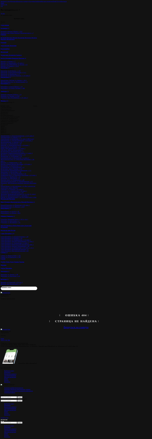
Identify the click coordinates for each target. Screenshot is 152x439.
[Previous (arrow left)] (1, 421)
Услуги (59, 1)
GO (2, 6)
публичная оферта (9, 392)
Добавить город (6, 287)
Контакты (64, 1)
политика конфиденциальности (13, 388)
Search (20, 397)
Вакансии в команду (23, 1)
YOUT (3, 4)
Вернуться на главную (76, 327)
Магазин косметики (47, 1)
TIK (9, 340)
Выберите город (5, 1)
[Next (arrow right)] (3, 421)
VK (6, 4)
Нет (4, 13)
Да (1, 13)
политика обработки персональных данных (17, 389)
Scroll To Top (4, 418)
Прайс (55, 1)
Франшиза (13, 1)
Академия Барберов (35, 1)
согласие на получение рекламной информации (18, 391)
